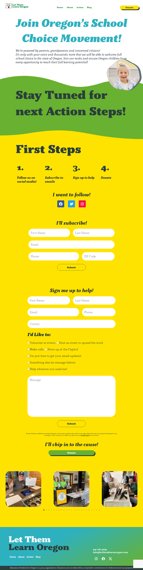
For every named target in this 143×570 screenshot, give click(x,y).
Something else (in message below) (52, 362)
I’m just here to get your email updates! (55, 356)
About (70, 7)
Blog (89, 7)
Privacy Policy (85, 435)
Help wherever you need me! (48, 369)
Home (60, 7)
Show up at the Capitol (62, 349)
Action (80, 7)
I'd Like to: (39, 334)
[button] (3, 489)
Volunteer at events (42, 342)
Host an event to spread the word (81, 342)
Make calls (37, 349)
